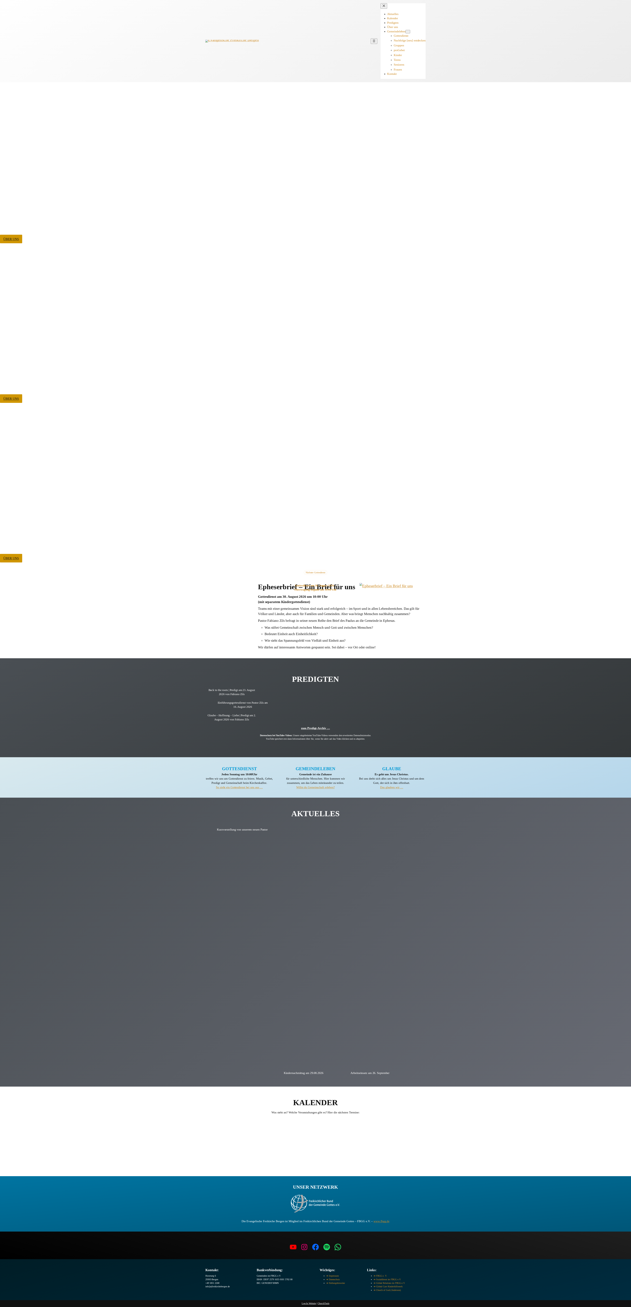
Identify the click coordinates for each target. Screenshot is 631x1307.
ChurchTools (323, 1303)
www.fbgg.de (381, 1221)
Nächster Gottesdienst (315, 572)
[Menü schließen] (384, 6)
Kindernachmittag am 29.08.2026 (303, 1073)
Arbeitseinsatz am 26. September (370, 1073)
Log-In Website (309, 1303)
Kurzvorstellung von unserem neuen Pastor (242, 829)
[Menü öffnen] (374, 41)
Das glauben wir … (391, 787)
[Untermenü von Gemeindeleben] (408, 31)
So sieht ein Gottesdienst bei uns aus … (239, 787)
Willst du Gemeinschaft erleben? (315, 787)
